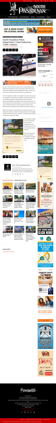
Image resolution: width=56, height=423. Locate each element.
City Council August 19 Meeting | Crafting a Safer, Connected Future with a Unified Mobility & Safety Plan (18, 236)
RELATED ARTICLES (8, 180)
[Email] (13, 50)
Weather (16, 188)
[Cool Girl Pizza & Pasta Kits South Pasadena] (45, 207)
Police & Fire (20, 36)
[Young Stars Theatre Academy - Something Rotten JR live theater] (45, 376)
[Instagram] (45, 1)
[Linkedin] (18, 174)
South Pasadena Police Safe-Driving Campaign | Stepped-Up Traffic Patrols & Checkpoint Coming (31, 206)
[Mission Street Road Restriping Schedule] (31, 186)
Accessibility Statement (28, 410)
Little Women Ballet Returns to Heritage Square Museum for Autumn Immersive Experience (7, 221)
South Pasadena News (13, 17)
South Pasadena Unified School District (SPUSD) (30, 232)
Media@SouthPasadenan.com (28, 408)
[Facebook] (43, 1)
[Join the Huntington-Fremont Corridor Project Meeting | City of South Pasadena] (31, 214)
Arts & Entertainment (24, 17)
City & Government (40, 17)
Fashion (4, 232)
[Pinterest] (48, 1)
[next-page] (6, 243)
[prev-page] (3, 243)
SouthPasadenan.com (43, 121)
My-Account (22, 419)
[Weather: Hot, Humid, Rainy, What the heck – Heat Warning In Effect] (19, 186)
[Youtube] (52, 1)
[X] (50, 1)
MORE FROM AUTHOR (20, 180)
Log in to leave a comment (8, 251)
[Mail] (21, 174)
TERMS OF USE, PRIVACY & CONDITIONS (34, 419)
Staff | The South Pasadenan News (11, 46)
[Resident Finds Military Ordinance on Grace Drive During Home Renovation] (8, 198)
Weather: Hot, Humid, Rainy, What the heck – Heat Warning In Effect (19, 192)
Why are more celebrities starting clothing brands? (8, 235)
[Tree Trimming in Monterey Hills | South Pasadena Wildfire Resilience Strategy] (19, 198)
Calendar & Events (18, 201)
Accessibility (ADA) (46, 419)
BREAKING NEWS (14, 36)
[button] (41, 0)
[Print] (16, 50)
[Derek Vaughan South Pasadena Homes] (13, 136)
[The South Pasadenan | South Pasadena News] (28, 8)
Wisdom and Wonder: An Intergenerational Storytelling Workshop (8, 192)
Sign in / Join (37, 0)
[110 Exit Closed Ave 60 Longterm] (45, 267)
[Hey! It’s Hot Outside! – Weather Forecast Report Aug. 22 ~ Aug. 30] (19, 214)
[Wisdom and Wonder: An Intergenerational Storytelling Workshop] (8, 186)
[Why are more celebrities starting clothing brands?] (8, 229)
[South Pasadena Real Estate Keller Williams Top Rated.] (19, 83)
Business (32, 17)
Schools (48, 17)
